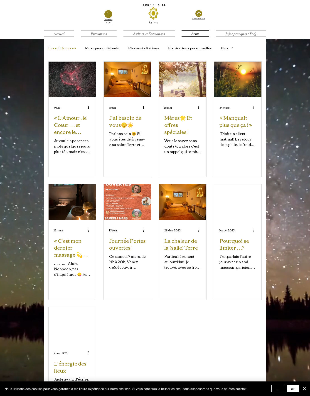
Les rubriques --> (62, 48)
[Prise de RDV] (108, 14)
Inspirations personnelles (190, 48)
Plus (224, 48)
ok (293, 388)
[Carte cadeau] (198, 13)
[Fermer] (304, 388)
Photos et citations (143, 48)
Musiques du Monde (102, 48)
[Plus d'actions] (90, 107)
